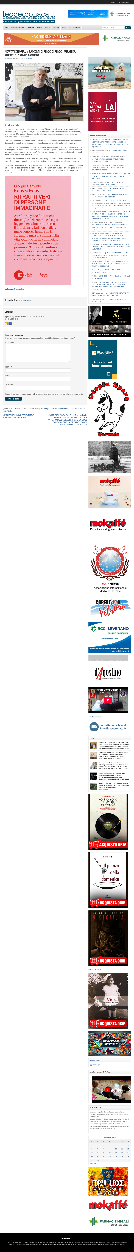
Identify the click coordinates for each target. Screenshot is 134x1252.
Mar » (95, 1163)
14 (98, 1153)
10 (116, 1149)
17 (116, 1153)
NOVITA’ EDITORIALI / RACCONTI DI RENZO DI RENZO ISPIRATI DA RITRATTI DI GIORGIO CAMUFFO (40, 53)
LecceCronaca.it (67, 1238)
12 (128, 1149)
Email (8, 376)
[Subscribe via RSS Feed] (6, 323)
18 (122, 1153)
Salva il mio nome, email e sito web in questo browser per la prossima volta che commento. (44, 394)
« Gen (91, 1163)
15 (104, 1153)
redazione (8, 58)
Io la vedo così (74, 28)
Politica (40, 28)
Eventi (47, 28)
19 (128, 1153)
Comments (125, 2)
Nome (8, 367)
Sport (64, 28)
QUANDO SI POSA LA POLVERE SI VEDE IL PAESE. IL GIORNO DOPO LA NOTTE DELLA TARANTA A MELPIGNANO (111, 246)
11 (122, 1149)
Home (6, 28)
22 (104, 1156)
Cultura (56, 28)
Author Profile (26, 301)
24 (116, 1156)
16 (110, 1153)
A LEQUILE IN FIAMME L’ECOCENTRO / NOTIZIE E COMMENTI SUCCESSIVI (108, 159)
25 (122, 1156)
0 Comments (28, 58)
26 (128, 1156)
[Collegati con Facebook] (10, 323)
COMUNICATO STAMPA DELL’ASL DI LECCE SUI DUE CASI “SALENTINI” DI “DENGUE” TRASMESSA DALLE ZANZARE (109, 227)
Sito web (9, 384)
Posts (114, 2)
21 (98, 1156)
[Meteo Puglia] (95, 1065)
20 (92, 1156)
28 (98, 1160)
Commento (10, 342)
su (95, 139)
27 (92, 1160)
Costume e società (18, 28)
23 (110, 1156)
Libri (23, 289)
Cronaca (30, 28)
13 (92, 1153)
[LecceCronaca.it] (29, 22)
